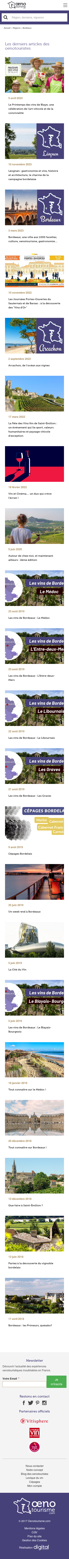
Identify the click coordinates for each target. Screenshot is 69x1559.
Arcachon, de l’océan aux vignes (29, 365)
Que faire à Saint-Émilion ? (25, 1205)
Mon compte (34, 1486)
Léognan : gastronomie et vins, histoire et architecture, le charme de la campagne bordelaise (33, 175)
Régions (16, 27)
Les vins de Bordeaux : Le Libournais (31, 737)
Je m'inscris (56, 1381)
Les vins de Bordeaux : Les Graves (29, 795)
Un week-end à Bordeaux (24, 911)
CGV (34, 1532)
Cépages (34, 1482)
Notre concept (34, 1470)
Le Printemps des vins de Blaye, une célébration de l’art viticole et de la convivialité (31, 109)
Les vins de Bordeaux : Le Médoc (29, 617)
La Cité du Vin (17, 969)
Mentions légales (34, 1528)
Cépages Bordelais (20, 853)
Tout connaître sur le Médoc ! (27, 1089)
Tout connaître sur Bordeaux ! (27, 1147)
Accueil (7, 27)
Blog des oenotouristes (34, 1474)
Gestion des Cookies (34, 1540)
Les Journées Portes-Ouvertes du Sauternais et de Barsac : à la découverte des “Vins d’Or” (34, 303)
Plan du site (34, 1536)
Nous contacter (35, 1466)
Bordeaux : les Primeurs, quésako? (30, 1325)
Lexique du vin (34, 1478)
